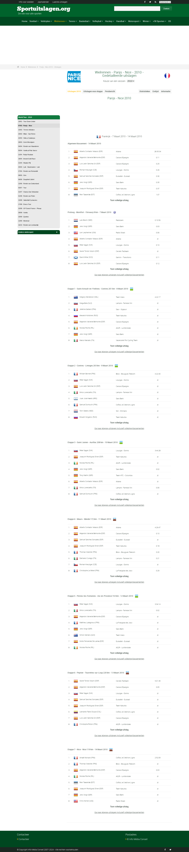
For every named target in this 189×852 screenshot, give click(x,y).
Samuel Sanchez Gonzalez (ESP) (91, 176)
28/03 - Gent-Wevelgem (26, 142)
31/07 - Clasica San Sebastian (28, 192)
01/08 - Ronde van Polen (26, 196)
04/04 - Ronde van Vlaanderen (28, 146)
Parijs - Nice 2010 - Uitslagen (50, 67)
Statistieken (144, 91)
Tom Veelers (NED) (86, 411)
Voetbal (33, 21)
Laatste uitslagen (59, 2)
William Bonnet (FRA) (87, 374)
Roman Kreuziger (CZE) (88, 170)
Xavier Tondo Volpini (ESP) (89, 251)
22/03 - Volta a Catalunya (26, 138)
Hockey (108, 21)
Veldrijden (45, 21)
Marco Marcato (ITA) (87, 340)
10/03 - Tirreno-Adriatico (26, 130)
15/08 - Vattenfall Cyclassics (27, 200)
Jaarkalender (43, 2)
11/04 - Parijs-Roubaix (25, 154)
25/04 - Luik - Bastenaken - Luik (29, 167)
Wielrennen (59, 21)
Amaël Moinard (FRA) (87, 757)
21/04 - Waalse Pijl (24, 163)
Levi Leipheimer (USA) (88, 232)
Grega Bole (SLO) (86, 303)
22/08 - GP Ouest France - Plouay (29, 208)
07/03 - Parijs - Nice (25, 125)
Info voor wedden (26, 2)
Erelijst (156, 91)
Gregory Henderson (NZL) (89, 297)
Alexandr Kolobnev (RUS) (89, 315)
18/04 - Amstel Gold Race (26, 159)
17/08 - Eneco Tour (24, 204)
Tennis (72, 21)
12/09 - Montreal (23, 221)
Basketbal (84, 21)
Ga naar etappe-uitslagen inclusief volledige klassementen (119, 274)
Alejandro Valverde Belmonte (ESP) (92, 157)
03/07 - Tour (22, 188)
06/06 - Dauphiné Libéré (26, 179)
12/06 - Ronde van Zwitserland (28, 183)
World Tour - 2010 (25, 117)
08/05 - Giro (22, 175)
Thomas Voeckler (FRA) (88, 552)
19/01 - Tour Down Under (26, 121)
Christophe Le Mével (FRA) (89, 570)
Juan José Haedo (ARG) (88, 398)
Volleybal (96, 21)
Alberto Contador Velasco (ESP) (91, 151)
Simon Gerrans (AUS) (87, 635)
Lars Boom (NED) (86, 220)
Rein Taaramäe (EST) (87, 194)
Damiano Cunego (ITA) (88, 558)
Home (24, 21)
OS (169, 21)
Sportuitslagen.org (27, 9)
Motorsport (133, 21)
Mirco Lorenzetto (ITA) (88, 392)
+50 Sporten (158, 21)
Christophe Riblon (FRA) (89, 724)
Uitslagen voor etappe (93, 91)
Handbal (120, 21)
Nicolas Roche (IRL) (87, 328)
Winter (146, 21)
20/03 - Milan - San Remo (26, 134)
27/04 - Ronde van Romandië (28, 171)
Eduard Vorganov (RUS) (88, 417)
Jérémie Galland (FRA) (88, 309)
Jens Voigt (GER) (86, 182)
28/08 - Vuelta (23, 212)
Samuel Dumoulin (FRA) (88, 404)
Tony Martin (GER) (86, 475)
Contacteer (24, 839)
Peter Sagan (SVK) (86, 245)
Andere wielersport (25, 232)
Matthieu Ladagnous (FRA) (89, 622)
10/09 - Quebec (23, 217)
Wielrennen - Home (25, 111)
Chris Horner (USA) (86, 801)
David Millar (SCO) (86, 257)
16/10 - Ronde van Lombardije (28, 225)
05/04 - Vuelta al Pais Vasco (27, 150)
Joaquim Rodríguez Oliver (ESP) (91, 188)
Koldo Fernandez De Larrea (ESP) (92, 641)
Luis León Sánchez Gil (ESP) (90, 163)
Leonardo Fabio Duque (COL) (90, 712)
